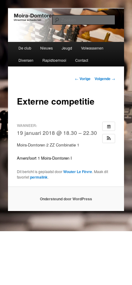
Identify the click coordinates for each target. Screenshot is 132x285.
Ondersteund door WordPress (66, 199)
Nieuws (46, 47)
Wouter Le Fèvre (77, 171)
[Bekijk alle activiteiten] (108, 126)
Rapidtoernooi (54, 60)
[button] (109, 138)
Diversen (25, 60)
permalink (39, 177)
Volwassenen (92, 47)
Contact (81, 60)
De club (24, 47)
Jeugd (67, 47)
